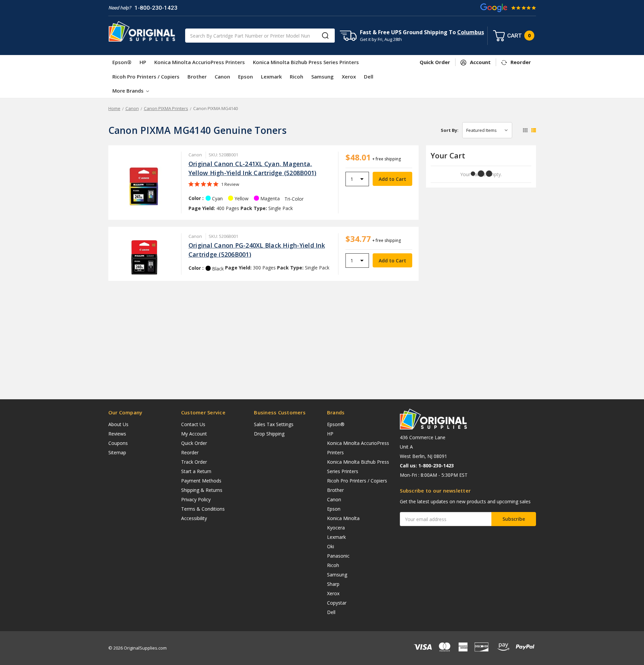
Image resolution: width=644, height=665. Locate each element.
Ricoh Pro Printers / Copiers (145, 76)
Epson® (121, 62)
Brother (197, 76)
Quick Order (194, 443)
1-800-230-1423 (156, 7)
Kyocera (336, 527)
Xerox (349, 76)
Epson (245, 76)
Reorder (190, 452)
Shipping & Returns (201, 490)
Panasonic (338, 556)
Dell (368, 76)
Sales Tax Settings (273, 424)
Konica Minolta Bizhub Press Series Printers (306, 62)
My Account (194, 433)
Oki (330, 546)
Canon (222, 76)
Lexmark (271, 76)
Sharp (333, 584)
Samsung (322, 76)
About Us (118, 424)
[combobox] (260, 36)
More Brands (128, 90)
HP (143, 62)
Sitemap (117, 452)
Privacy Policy (196, 499)
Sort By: (450, 130)
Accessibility (194, 518)
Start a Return (196, 471)
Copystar (336, 603)
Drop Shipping (269, 433)
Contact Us (193, 424)
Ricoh (296, 76)
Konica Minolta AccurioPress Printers (199, 62)
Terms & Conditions (203, 509)
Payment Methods (201, 480)
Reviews (117, 433)
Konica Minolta (343, 518)
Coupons (118, 443)
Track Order (194, 462)
